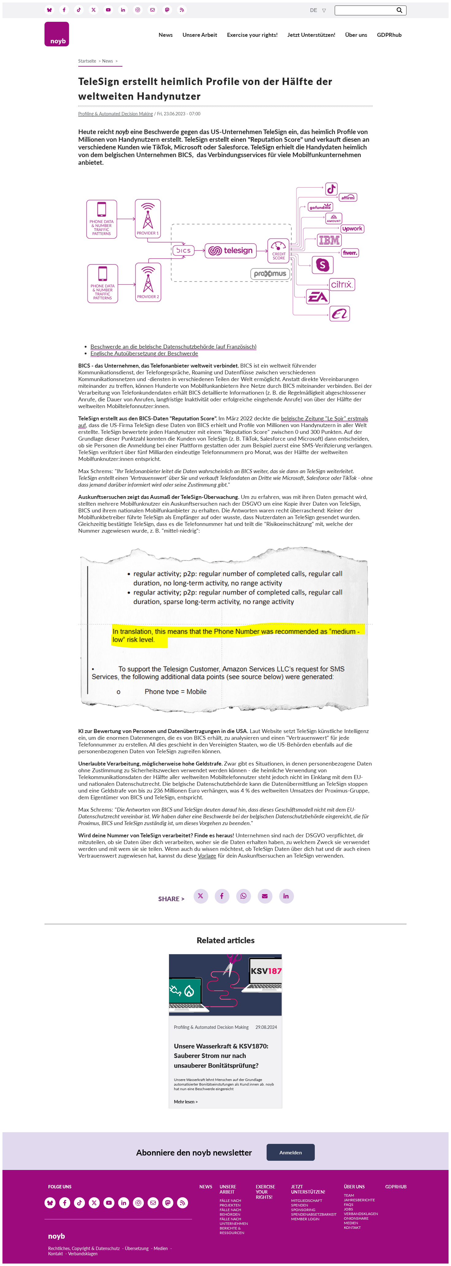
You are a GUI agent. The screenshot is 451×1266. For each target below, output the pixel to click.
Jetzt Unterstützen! (311, 34)
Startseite (87, 61)
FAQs (348, 1204)
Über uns (356, 34)
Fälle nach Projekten (230, 1202)
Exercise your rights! (252, 34)
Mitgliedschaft (306, 1200)
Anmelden (290, 1152)
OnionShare (356, 1218)
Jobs (348, 1209)
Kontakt (55, 1253)
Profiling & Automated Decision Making (115, 113)
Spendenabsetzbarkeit (314, 1214)
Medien (161, 1248)
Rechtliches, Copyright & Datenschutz (84, 1248)
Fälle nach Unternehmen (234, 1221)
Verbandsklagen (83, 1253)
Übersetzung (136, 1248)
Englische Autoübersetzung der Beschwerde (144, 353)
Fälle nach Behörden (230, 1212)
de (314, 10)
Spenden (299, 1205)
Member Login (305, 1219)
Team (349, 1195)
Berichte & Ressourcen (232, 1230)
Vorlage (207, 855)
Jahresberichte (359, 1200)
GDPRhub (389, 34)
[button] (201, 896)
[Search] (399, 10)
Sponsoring (303, 1209)
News (166, 34)
